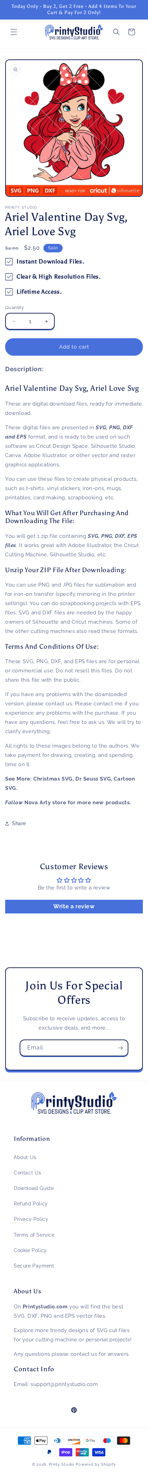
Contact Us (27, 1172)
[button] (13, 31)
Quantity (14, 307)
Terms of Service (34, 1235)
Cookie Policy (30, 1250)
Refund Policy (31, 1203)
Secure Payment (34, 1266)
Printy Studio (62, 1464)
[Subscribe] (120, 1047)
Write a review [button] (73, 906)
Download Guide (34, 1188)
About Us (25, 1157)
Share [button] (19, 823)
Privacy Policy (31, 1219)
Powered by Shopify (96, 1464)
